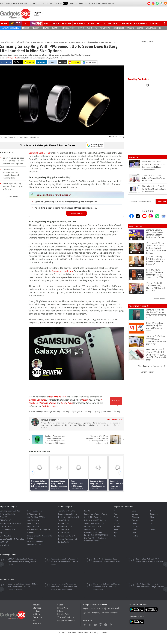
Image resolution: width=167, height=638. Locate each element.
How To (46, 28)
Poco (134, 533)
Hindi (93, 609)
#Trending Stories (8, 555)
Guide (91, 23)
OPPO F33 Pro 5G (34, 523)
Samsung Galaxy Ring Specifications (97, 412)
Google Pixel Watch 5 (92, 517)
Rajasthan (95, 3)
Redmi (152, 511)
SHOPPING (80, 3)
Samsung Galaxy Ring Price (71, 412)
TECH (65, 3)
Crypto (80, 28)
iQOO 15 (3, 533)
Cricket (35, 3)
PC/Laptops (105, 28)
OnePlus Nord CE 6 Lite (36, 517)
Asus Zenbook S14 (7, 530)
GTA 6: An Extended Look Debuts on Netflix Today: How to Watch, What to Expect (22, 562)
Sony (152, 520)
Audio (89, 28)
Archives (36, 614)
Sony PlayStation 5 (34, 511)
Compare (125, 23)
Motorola (135, 517)
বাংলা (98, 609)
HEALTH (58, 3)
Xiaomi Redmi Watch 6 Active (95, 514)
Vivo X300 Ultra (6, 527)
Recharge (139, 23)
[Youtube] (144, 216)
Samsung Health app (62, 271)
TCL (151, 523)
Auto (47, 23)
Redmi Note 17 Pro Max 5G (68, 517)
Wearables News (24, 42)
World (9, 3)
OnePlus (135, 527)
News (56, 23)
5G (160, 28)
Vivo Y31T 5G (63, 520)
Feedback (36, 611)
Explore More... (76, 213)
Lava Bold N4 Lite (65, 527)
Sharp (152, 517)
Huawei (117, 527)
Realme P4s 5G (64, 530)
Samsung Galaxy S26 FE (67, 514)
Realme (135, 536)
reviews (62, 396)
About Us (36, 605)
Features (79, 23)
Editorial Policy (63, 614)
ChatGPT (3, 517)
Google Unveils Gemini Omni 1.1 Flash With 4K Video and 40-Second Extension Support (23, 587)
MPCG (104, 3)
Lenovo (135, 514)
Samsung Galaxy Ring (39, 152)
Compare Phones (34, 545)
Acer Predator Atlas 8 (92, 527)
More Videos (159, 298)
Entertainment (68, 28)
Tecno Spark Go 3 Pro (66, 511)
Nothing (135, 520)
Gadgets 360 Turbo (37, 399)
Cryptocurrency (33, 527)
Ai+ (115, 511)
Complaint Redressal (66, 621)
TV (96, 28)
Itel (115, 536)
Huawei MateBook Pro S (67, 539)
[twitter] (58, 420)
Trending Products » (138, 79)
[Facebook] (131, 216)
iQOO (116, 533)
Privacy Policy (62, 608)
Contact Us (37, 617)
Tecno (152, 527)
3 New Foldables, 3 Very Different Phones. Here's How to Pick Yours (154, 178)
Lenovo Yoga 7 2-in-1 (66, 536)
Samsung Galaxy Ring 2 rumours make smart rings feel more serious (66, 201)
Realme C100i (63, 523)
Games (71, 3)
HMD (116, 520)
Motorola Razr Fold (7, 514)
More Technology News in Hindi (151, 365)
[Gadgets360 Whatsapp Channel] (157, 216)
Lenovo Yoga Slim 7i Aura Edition (12, 539)
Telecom (36, 28)
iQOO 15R (4, 542)
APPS (87, 3)
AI (26, 23)
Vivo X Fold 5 (5, 545)
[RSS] (165, 3)
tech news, (54, 396)
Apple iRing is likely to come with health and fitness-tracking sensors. (66, 207)
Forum (85, 399)
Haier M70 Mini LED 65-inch (95, 520)
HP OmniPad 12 (33, 514)
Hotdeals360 (118, 28)
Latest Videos (135, 226)
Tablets (130, 28)
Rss (110, 624)
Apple (116, 514)
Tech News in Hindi (138, 306)
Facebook (33, 402)
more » (44, 428)
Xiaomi (153, 530)
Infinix (116, 530)
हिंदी (21, 3)
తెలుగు (111, 608)
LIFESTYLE (50, 3)
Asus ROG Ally (89, 530)
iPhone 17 (31, 533)
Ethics (60, 611)
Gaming (55, 28)
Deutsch (105, 613)
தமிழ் (104, 609)
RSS (34, 621)
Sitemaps (37, 608)
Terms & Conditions (65, 617)
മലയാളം (96, 613)
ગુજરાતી (86, 613)
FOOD (42, 3)
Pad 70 (87, 511)
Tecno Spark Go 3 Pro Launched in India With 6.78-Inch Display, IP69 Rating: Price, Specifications (64, 587)
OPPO (134, 530)
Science (140, 28)
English (86, 609)
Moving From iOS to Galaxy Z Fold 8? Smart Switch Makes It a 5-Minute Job (153, 189)
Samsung (116, 412)
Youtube (95, 624)
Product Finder (106, 23)
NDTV (2, 3)
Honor (116, 523)
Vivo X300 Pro (5, 536)
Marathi (111, 3)
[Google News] (163, 216)
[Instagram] (150, 216)
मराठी (117, 609)
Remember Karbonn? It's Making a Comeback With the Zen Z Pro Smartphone (106, 587)
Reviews (66, 23)
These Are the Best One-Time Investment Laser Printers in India (106, 560)
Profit (16, 3)
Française (114, 613)
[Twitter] (138, 216)
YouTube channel (49, 406)
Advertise (37, 624)
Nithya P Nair (12, 58)
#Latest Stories (7, 580)
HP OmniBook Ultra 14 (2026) (38, 530)
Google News (67, 402)
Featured (133, 157)
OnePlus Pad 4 (33, 520)
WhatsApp (43, 402)
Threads (52, 402)
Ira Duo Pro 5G (64, 542)
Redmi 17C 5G (63, 533)
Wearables (151, 28)
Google (117, 517)
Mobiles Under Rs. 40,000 (10, 523)
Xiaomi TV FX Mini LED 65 (94, 523)
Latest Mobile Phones (35, 541)
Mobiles (25, 28)
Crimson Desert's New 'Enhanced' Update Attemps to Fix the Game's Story (64, 562)
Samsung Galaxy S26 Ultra (10, 511)
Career (60, 605)
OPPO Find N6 (5, 520)
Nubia (134, 523)
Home (4, 23)
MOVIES (27, 3)
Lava (134, 511)
